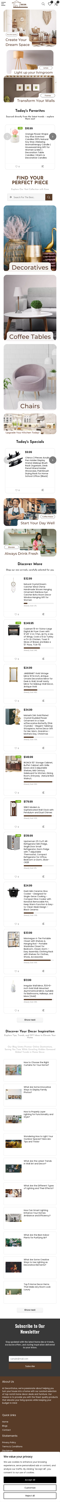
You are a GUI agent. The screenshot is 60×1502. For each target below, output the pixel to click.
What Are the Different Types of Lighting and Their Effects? (39, 1187)
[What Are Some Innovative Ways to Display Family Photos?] (14, 1094)
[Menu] (3, 4)
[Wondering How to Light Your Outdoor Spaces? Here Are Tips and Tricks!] (14, 1144)
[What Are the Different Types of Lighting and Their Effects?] (14, 1193)
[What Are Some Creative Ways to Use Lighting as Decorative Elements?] (14, 1267)
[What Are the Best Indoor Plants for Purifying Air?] (14, 1242)
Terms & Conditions (12, 1446)
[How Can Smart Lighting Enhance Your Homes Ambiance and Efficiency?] (14, 1218)
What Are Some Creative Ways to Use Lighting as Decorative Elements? (36, 1262)
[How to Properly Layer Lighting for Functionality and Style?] (14, 1119)
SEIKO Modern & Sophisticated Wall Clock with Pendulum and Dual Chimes (39, 810)
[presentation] (7, 136)
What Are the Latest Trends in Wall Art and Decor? (38, 1162)
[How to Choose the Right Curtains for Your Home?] (14, 1070)
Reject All (30, 1495)
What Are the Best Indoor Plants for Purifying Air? (36, 1236)
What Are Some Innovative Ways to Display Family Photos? (37, 1090)
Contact (6, 1429)
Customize (30, 1487)
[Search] (43, 4)
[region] (30, 1477)
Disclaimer (7, 1450)
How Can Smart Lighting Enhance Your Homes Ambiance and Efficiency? (37, 1213)
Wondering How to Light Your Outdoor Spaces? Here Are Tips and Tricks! (38, 1139)
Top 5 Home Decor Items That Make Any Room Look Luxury (37, 1287)
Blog (4, 1425)
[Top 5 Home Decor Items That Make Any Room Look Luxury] (14, 1292)
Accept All (30, 1479)
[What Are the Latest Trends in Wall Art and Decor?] (14, 1168)
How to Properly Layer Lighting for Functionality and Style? (38, 1114)
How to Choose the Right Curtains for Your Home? (36, 1063)
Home (5, 1421)
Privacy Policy (9, 1442)
